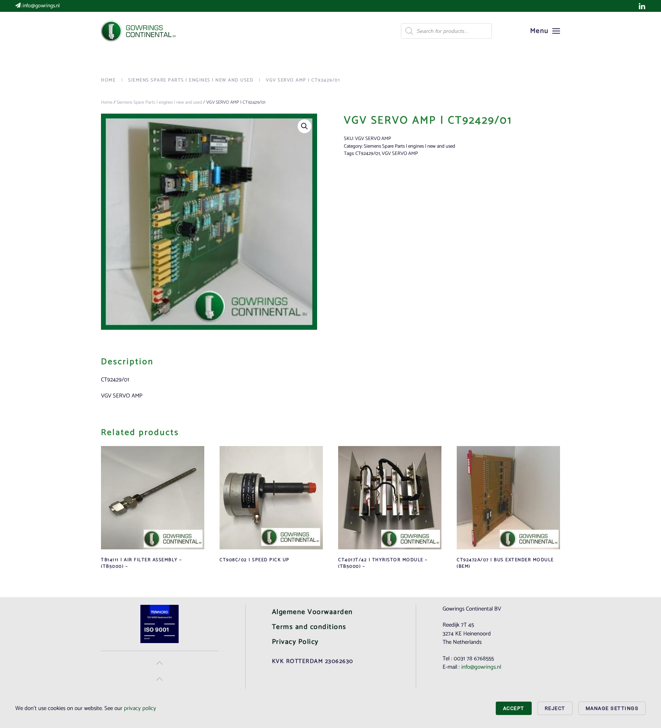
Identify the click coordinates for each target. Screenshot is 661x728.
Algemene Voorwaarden (312, 612)
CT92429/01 (367, 154)
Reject (555, 708)
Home (106, 102)
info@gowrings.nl (41, 6)
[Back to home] (139, 31)
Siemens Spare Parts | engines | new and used (159, 102)
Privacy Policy (295, 642)
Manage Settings (612, 708)
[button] (545, 31)
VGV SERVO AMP (400, 154)
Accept (513, 708)
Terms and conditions (309, 627)
